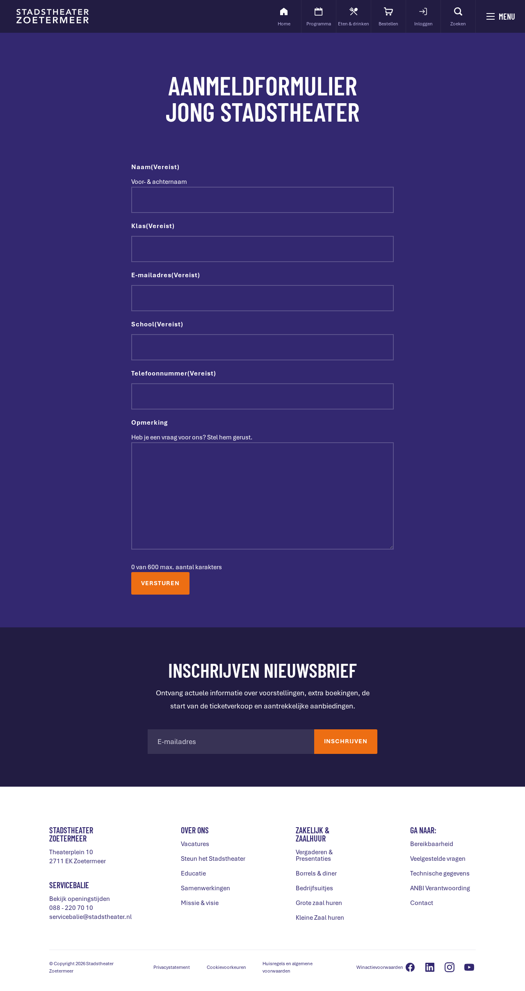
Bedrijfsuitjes (314, 888)
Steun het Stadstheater (213, 859)
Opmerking (149, 422)
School (157, 324)
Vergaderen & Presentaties (314, 855)
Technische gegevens (440, 873)
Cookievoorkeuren (226, 967)
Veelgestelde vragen (438, 859)
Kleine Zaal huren (320, 918)
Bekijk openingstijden (79, 899)
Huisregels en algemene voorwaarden (287, 967)
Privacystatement (171, 967)
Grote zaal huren (319, 903)
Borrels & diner (316, 873)
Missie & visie (200, 903)
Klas (153, 226)
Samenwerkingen (205, 888)
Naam (155, 167)
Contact (421, 903)
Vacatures (195, 844)
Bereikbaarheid (431, 844)
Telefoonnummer (173, 373)
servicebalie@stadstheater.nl (90, 917)
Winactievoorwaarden (379, 967)
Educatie (193, 873)
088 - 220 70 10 (71, 908)
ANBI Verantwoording (440, 888)
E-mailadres (165, 275)
